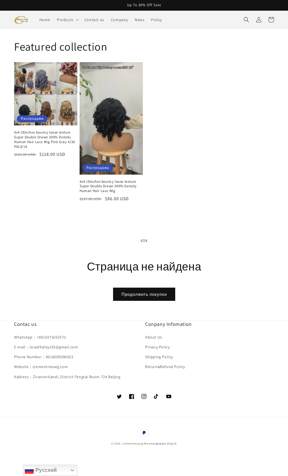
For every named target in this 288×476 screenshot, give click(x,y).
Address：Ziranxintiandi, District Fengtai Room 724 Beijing (67, 376)
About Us (153, 337)
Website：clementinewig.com (41, 366)
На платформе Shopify (160, 443)
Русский (45, 470)
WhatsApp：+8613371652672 (40, 337)
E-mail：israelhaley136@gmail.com (46, 346)
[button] (67, 20)
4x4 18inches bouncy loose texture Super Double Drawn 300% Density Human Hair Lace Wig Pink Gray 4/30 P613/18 (44, 139)
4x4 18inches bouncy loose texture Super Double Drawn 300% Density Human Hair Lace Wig (108, 186)
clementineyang (132, 443)
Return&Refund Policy (165, 366)
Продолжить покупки (144, 294)
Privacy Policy (157, 346)
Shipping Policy (159, 356)
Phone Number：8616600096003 (43, 356)
